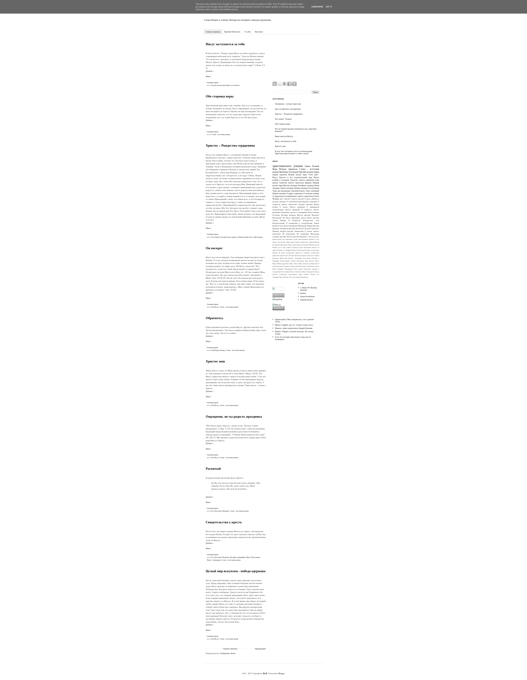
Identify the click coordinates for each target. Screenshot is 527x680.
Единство (275, 258)
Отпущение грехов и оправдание (294, 212)
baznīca (303, 293)
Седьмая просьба (279, 236)
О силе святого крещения (287, 226)
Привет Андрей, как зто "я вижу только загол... (294, 325)
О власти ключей (297, 199)
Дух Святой (284, 199)
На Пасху (215, 307)
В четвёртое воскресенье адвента (224, 237)
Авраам (311, 242)
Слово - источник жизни (220, 134)
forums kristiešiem (307, 296)
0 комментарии (212, 82)
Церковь (308, 182)
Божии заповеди (302, 245)
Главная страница (213, 31)
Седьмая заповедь (305, 204)
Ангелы (298, 228)
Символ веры (290, 242)
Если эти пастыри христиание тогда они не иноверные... (293, 338)
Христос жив (215, 361)
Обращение (302, 226)
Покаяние (280, 269)
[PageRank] (277, 299)
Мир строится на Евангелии (308, 264)
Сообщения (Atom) (228, 653)
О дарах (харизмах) (295, 193)
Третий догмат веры (309, 171)
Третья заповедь (287, 188)
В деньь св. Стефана (284, 250)
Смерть (316, 272)
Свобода (298, 272)
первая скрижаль (279, 174)
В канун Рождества (297, 250)
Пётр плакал (255, 557)
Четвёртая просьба (287, 228)
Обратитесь (214, 317)
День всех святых (313, 255)
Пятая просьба (313, 218)
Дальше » (210, 71)
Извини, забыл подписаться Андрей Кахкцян (293, 328)
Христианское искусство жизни (289, 277)
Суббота (306, 274)
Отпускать (302, 266)
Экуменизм (304, 277)
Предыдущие (260, 648)
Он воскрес (214, 247)
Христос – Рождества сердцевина (230, 145)
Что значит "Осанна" (283, 119)
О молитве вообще (311, 193)
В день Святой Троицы (289, 247)
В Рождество (294, 220)
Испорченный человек (288, 261)
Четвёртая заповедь (306, 185)
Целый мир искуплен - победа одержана (235, 570)
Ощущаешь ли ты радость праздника (234, 416)
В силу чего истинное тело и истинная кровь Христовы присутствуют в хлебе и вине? (293, 152)
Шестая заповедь (290, 185)
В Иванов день (313, 245)
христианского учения (287, 166)
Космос (311, 261)
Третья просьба (293, 236)
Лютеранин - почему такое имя (288, 103)
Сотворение (283, 274)
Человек (275, 198)
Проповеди (258, 237)
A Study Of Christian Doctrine (308, 288)
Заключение (299, 231)
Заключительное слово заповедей (305, 190)
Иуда (248, 557)
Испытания (300, 261)
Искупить (315, 215)
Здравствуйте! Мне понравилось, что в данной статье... (294, 320)
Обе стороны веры (220, 96)
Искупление (277, 218)
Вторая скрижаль (288, 168)
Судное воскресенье (301, 242)
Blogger (281, 673)
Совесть (275, 274)
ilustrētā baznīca (306, 299)
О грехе (307, 199)
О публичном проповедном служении (302, 201)
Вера (274, 168)
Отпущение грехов (313, 266)
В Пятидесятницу (218, 350)
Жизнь (282, 258)
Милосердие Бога (283, 264)
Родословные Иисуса (288, 272)
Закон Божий (312, 166)
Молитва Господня (288, 171)
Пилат (209, 560)
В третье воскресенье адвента (289, 253)
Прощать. (276, 228)
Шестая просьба (303, 215)
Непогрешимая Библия (306, 239)
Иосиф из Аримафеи (237, 557)
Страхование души (295, 274)
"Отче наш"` (313, 174)
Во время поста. (283, 255)
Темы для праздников (281, 190)
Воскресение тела (311, 220)
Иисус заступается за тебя (225, 43)
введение (303, 236)
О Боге (316, 196)
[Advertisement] (295, 58)
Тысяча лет (315, 274)
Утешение (275, 277)
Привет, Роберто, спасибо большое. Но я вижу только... (294, 332)
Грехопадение (302, 255)
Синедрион (216, 560)
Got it (329, 7)
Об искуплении (288, 234)
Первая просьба (313, 226)
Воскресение (293, 255)
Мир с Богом (294, 264)
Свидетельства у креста (224, 522)
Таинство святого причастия (291, 182)
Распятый (213, 468)
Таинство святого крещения (302, 180)
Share (208, 76)
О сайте (248, 31)
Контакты (259, 31)
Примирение (289, 269)
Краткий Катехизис (232, 31)
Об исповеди (313, 188)
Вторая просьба (286, 231)
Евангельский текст (245, 237)
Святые (303, 272)
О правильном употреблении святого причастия (292, 196)
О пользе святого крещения (292, 207)
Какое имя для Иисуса (284, 136)
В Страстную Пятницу (220, 511)
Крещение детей (291, 239)
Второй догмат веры (297, 174)
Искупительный (278, 223)
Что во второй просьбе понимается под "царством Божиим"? (295, 129)
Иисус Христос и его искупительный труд (292, 177)
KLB (265, 673)
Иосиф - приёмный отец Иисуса (300, 258)
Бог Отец (304, 228)
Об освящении (303, 234)
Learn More (317, 7)
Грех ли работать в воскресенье (288, 109)
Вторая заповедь (301, 188)
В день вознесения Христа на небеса (225, 85)
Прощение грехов (299, 218)
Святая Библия (279, 220)
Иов (286, 258)
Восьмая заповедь (288, 215)
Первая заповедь (279, 193)
